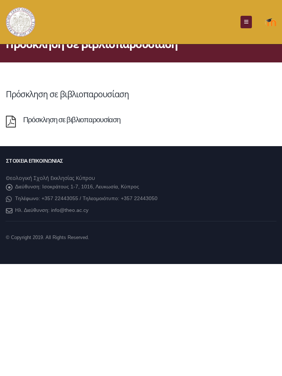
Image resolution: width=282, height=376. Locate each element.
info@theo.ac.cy (69, 210)
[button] (246, 22)
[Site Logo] (20, 22)
